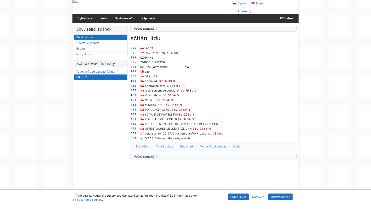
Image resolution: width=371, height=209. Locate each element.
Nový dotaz (84, 54)
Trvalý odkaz (164, 146)
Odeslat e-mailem (87, 43)
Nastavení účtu (125, 18)
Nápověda (148, 18)
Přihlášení (286, 18)
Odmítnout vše (280, 197)
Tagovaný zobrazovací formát (95, 71)
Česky (241, 3)
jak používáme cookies (87, 199)
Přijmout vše (238, 197)
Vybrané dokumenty (212, 146)
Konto (104, 18)
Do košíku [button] (141, 146)
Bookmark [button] (186, 146)
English (260, 3)
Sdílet (236, 146)
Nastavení (258, 197)
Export (80, 48)
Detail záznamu (86, 37)
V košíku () (243, 11)
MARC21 (82, 77)
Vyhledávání (85, 18)
